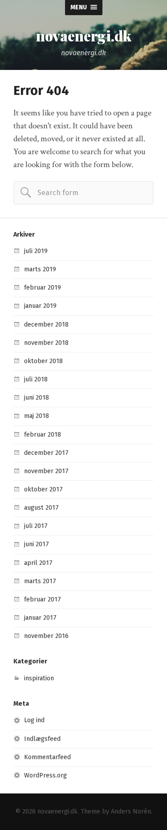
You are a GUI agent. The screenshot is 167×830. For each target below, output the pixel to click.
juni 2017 (36, 544)
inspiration (39, 678)
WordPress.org (45, 775)
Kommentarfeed (47, 757)
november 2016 (46, 636)
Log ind (34, 720)
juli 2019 (36, 251)
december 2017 (46, 453)
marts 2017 (40, 581)
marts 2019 (40, 269)
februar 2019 (42, 287)
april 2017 (38, 563)
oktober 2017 (43, 489)
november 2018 (46, 343)
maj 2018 (36, 416)
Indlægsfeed (42, 739)
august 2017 (41, 507)
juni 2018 (36, 397)
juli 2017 (36, 526)
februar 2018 (42, 434)
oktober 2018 (43, 361)
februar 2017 (42, 599)
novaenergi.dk (83, 36)
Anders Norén (131, 811)
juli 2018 (36, 379)
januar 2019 (40, 306)
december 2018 (46, 324)
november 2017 (46, 471)
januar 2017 (40, 617)
